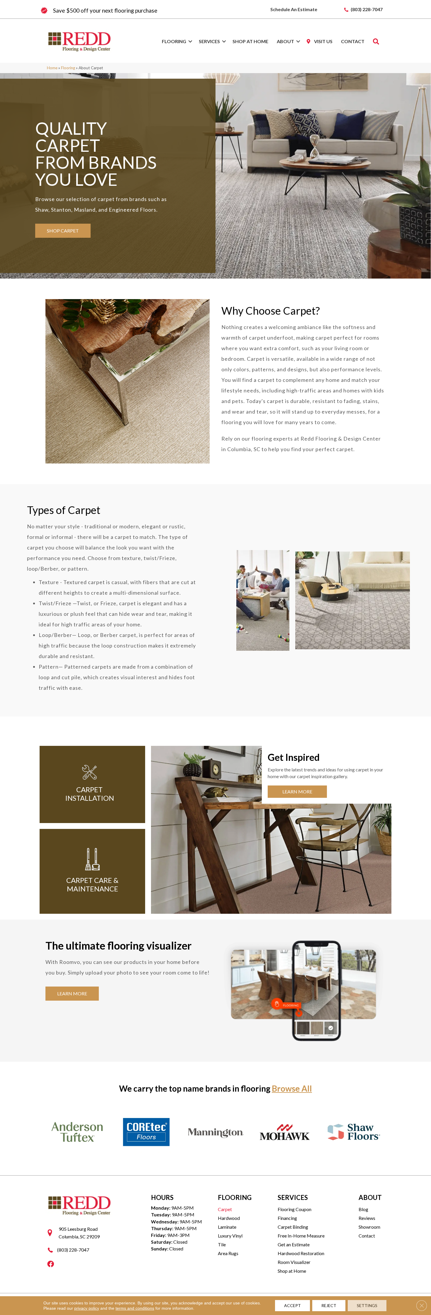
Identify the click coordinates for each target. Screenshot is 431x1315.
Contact (352, 41)
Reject (328, 1305)
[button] (190, 41)
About (285, 41)
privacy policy (86, 1308)
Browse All (292, 1088)
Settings (367, 1305)
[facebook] (50, 1264)
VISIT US (322, 41)
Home (52, 67)
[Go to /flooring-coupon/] (128, 10)
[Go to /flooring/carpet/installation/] (89, 784)
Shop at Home (250, 41)
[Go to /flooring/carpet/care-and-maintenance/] (92, 871)
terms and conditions (135, 1308)
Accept (292, 1305)
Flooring (174, 41)
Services (209, 41)
